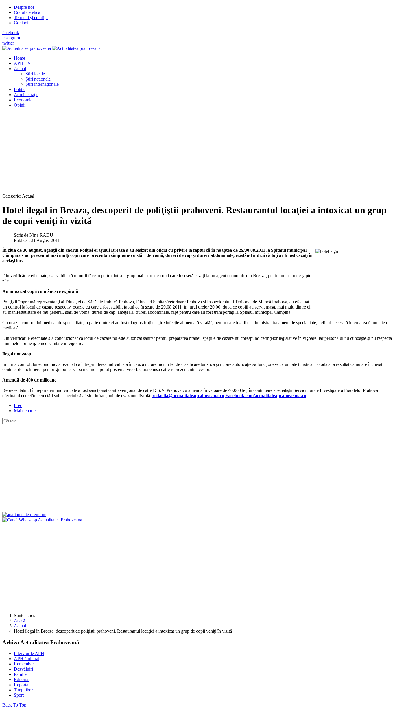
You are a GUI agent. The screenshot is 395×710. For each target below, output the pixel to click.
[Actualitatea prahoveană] (51, 48)
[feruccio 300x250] (24, 514)
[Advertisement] (175, 153)
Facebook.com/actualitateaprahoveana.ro (265, 395)
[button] (20, 68)
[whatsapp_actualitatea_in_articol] (42, 519)
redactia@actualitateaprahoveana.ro (188, 395)
